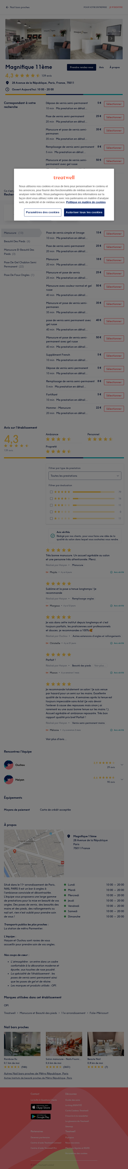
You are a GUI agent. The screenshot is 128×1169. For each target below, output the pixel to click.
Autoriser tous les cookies (84, 212)
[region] (64, 195)
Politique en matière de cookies (86, 202)
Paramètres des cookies (43, 212)
